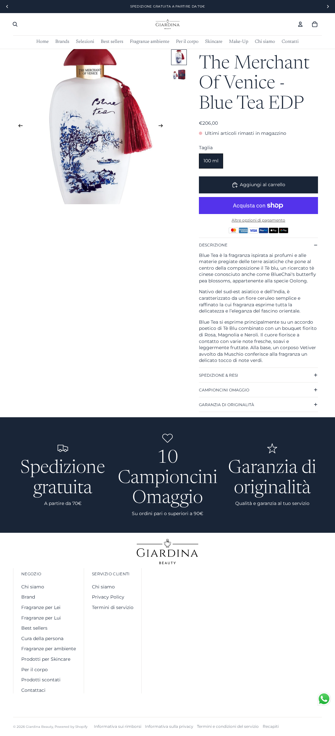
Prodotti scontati (41, 680)
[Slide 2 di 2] (179, 74)
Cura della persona (42, 638)
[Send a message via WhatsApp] (324, 699)
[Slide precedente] (18, 126)
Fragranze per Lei (41, 607)
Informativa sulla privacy (169, 726)
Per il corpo (34, 670)
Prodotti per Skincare (45, 659)
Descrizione (213, 244)
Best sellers (34, 628)
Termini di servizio (112, 607)
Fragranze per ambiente (48, 649)
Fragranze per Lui (41, 618)
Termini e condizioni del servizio (228, 726)
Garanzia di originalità (226, 404)
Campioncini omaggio (224, 389)
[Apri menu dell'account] (300, 24)
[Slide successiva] (162, 126)
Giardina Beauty (39, 727)
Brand (28, 597)
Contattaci (33, 690)
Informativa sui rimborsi (117, 726)
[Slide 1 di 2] (179, 57)
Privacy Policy (108, 597)
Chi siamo (32, 587)
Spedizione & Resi (218, 375)
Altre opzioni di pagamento (258, 220)
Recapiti (271, 726)
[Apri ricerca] (15, 24)
